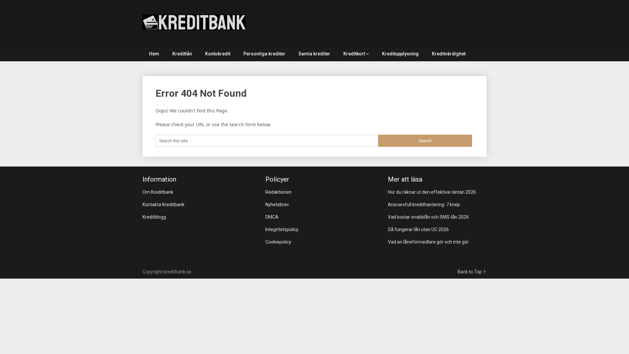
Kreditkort (354, 53)
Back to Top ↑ (472, 271)
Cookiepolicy (278, 242)
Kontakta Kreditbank (163, 204)
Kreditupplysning (400, 53)
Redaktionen (278, 192)
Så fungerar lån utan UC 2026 (418, 229)
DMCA (271, 217)
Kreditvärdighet (449, 53)
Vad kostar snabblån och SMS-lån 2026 (428, 217)
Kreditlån (182, 53)
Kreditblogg (154, 217)
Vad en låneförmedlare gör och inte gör (428, 242)
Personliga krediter (264, 53)
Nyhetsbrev (277, 204)
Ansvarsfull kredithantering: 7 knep (424, 204)
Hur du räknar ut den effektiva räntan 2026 (432, 192)
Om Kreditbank (158, 192)
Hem (154, 53)
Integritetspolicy (281, 229)
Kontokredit (217, 53)
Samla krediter (314, 53)
